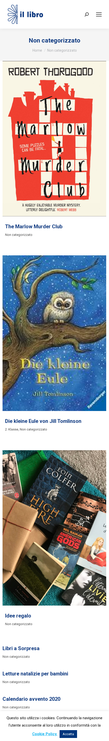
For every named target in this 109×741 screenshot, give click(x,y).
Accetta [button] (68, 734)
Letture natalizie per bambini (35, 674)
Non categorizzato (18, 235)
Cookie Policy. (44, 734)
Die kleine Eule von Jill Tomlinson (43, 421)
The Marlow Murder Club (33, 226)
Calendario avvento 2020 (31, 699)
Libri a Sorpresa (21, 648)
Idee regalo (18, 616)
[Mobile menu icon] (99, 14)
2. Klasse (11, 429)
